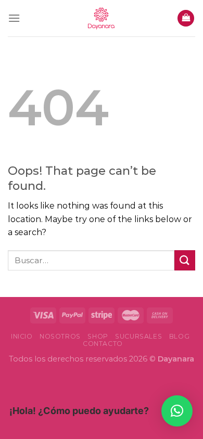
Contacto (103, 343)
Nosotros (60, 336)
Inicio (22, 336)
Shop (97, 336)
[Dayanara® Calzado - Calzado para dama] (101, 18)
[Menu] (14, 18)
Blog (179, 336)
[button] (177, 411)
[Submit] (184, 260)
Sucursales (138, 336)
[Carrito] (185, 18)
